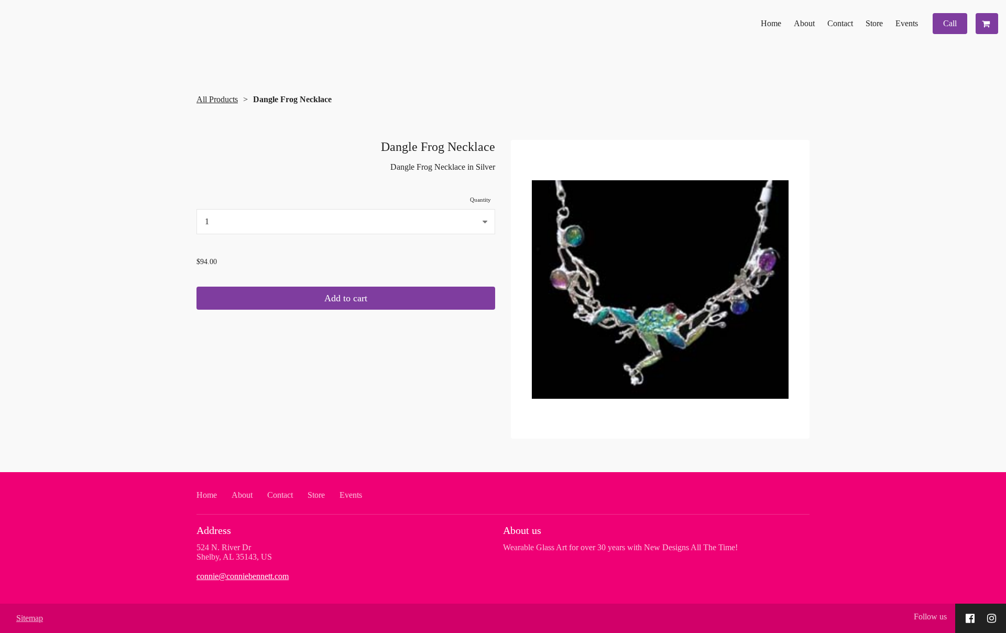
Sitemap (29, 618)
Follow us (930, 616)
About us (522, 530)
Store (874, 23)
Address (213, 530)
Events (906, 23)
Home (771, 23)
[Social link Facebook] (970, 618)
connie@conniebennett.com (242, 576)
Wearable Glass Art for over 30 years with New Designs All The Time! (620, 547)
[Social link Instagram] (991, 618)
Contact (840, 23)
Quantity (480, 200)
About (804, 23)
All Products (217, 99)
